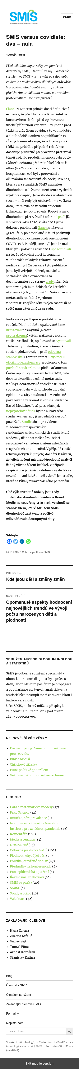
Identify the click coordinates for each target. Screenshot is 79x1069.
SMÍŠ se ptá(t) (21, 882)
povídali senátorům (21, 368)
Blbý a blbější (20, 759)
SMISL (15, 888)
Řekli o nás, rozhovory (27, 877)
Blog (9, 975)
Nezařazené (19, 845)
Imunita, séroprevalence (28, 818)
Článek (11, 109)
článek (43, 227)
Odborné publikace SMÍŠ (36, 552)
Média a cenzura (22, 839)
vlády (50, 281)
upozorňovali (61, 249)
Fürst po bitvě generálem (29, 770)
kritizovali (14, 330)
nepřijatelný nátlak (20, 411)
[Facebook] (9, 541)
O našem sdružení (18, 994)
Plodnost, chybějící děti (27, 855)
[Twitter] (15, 541)
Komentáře (18, 834)
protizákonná (16, 335)
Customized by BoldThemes (56, 1042)
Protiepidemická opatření (29, 872)
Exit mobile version (39, 1063)
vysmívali (63, 341)
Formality (12, 1013)
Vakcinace (17, 899)
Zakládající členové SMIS (23, 1004)
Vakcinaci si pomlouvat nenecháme (37, 775)
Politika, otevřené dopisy (29, 861)
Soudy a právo (20, 893)
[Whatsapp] (28, 541)
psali (61, 217)
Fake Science (20, 812)
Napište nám (14, 1023)
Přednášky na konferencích (30, 866)
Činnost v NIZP (16, 985)
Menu (67, 16)
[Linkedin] (22, 541)
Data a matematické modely (31, 807)
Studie (27, 422)
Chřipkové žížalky (23, 764)
